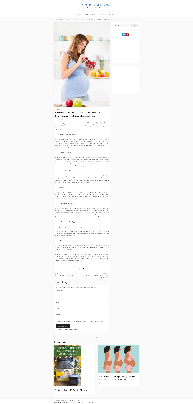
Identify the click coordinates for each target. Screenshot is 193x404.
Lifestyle (102, 14)
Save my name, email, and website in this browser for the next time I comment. (80, 321)
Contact (111, 14)
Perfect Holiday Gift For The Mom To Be (72, 390)
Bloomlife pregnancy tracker (76, 258)
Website (58, 314)
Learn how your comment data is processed (89, 337)
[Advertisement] (126, 49)
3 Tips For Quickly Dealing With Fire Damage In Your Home (96, 276)
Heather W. (67, 119)
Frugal (86, 14)
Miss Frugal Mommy (96, 5)
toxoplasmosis (98, 145)
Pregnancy (57, 109)
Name (58, 302)
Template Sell (90, 402)
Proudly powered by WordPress (63, 402)
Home (79, 14)
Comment (59, 290)
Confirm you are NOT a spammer (67, 329)
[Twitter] (124, 34)
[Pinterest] (128, 34)
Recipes (94, 14)
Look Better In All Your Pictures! (64, 275)
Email (58, 308)
